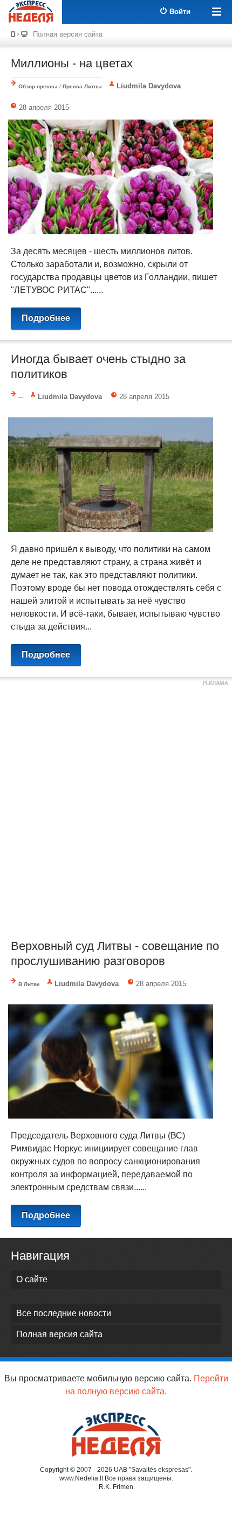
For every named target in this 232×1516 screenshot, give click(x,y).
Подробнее (46, 318)
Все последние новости (63, 1313)
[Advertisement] (116, 807)
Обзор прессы (38, 86)
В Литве (29, 984)
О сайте (31, 1279)
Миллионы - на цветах (72, 63)
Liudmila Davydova (149, 86)
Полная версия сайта (68, 34)
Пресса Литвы (82, 86)
